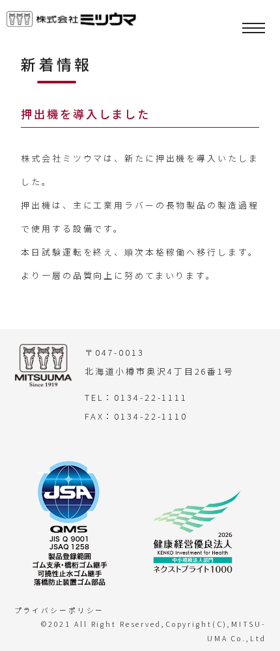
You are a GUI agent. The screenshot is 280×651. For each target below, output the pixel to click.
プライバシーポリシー (59, 610)
